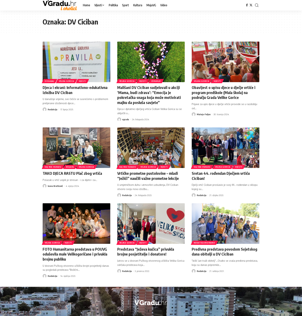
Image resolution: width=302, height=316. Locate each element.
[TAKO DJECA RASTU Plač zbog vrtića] (76, 147)
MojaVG (70, 167)
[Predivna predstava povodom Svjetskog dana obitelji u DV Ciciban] (225, 223)
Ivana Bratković (55, 186)
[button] (256, 5)
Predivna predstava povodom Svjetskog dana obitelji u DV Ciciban (224, 252)
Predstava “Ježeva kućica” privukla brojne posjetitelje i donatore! (145, 252)
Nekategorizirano (204, 243)
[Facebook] (247, 5)
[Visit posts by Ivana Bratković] (44, 186)
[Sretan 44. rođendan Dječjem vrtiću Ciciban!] (225, 147)
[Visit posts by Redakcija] (44, 109)
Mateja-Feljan (204, 114)
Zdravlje (156, 81)
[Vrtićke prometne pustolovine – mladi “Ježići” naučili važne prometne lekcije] (151, 147)
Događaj (49, 81)
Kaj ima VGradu (53, 167)
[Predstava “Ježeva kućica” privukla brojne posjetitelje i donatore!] (151, 223)
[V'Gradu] (60, 5)
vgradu (125, 119)
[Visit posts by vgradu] (119, 119)
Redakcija (52, 109)
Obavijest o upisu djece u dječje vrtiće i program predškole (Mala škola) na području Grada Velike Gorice (223, 92)
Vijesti (82, 81)
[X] (251, 5)
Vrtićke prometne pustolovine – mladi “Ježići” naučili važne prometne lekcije (148, 176)
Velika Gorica (66, 81)
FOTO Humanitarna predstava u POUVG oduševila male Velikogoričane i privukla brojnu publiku (75, 254)
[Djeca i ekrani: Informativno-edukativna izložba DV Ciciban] (76, 62)
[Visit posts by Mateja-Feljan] (194, 114)
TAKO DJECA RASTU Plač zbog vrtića (72, 173)
